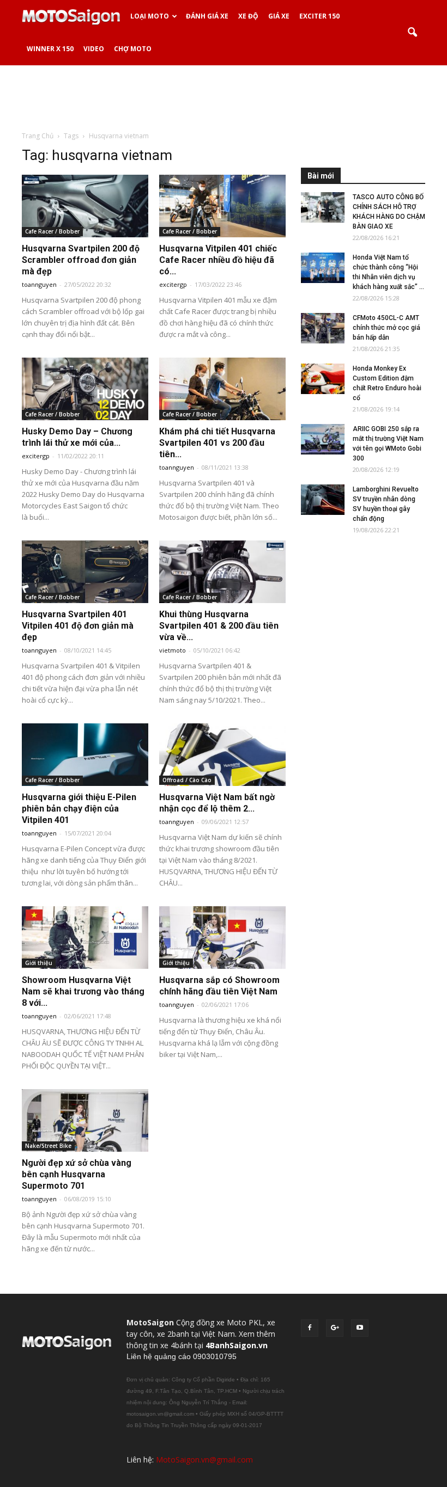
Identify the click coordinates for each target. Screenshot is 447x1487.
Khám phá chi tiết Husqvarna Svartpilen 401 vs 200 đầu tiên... (217, 442)
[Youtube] (360, 1328)
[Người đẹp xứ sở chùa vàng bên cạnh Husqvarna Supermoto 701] (85, 1120)
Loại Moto (149, 16)
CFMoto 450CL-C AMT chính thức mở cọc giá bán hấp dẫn (386, 327)
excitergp (173, 284)
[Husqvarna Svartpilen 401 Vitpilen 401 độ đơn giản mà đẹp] (85, 571)
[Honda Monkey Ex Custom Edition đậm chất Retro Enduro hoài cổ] (323, 379)
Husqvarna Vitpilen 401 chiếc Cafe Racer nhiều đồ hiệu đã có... (218, 259)
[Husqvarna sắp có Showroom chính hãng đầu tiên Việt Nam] (222, 937)
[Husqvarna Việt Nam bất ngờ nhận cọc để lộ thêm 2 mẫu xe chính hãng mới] (222, 754)
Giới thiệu (38, 963)
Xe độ (248, 16)
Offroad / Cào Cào (187, 780)
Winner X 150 (50, 48)
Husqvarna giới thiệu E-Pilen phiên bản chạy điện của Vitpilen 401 (79, 808)
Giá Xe (278, 16)
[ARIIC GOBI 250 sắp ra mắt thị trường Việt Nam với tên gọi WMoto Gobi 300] (323, 439)
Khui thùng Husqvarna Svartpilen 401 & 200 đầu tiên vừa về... (219, 625)
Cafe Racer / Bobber (52, 231)
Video (93, 48)
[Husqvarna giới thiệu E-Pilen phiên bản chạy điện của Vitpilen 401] (85, 754)
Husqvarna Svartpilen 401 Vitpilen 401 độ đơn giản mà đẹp (78, 625)
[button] (412, 33)
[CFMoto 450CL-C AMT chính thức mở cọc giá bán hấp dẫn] (323, 328)
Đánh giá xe (207, 16)
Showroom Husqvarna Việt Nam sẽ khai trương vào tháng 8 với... (83, 991)
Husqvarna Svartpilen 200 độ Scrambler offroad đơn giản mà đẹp (81, 259)
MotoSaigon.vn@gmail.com (204, 1459)
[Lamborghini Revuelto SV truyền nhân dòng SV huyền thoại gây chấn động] (323, 499)
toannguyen (39, 284)
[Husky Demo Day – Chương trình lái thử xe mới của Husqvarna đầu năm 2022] (85, 389)
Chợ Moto (133, 48)
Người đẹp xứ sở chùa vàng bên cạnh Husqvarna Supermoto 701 (76, 1174)
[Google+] (334, 1328)
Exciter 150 (319, 16)
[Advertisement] (223, 97)
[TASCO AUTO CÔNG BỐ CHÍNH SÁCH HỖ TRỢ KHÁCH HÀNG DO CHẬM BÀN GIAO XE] (323, 207)
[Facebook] (309, 1328)
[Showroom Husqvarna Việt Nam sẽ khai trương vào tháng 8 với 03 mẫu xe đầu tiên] (85, 937)
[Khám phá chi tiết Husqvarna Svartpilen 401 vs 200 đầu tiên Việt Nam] (222, 389)
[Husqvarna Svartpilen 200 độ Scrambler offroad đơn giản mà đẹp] (85, 206)
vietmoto (172, 650)
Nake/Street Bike (48, 1146)
